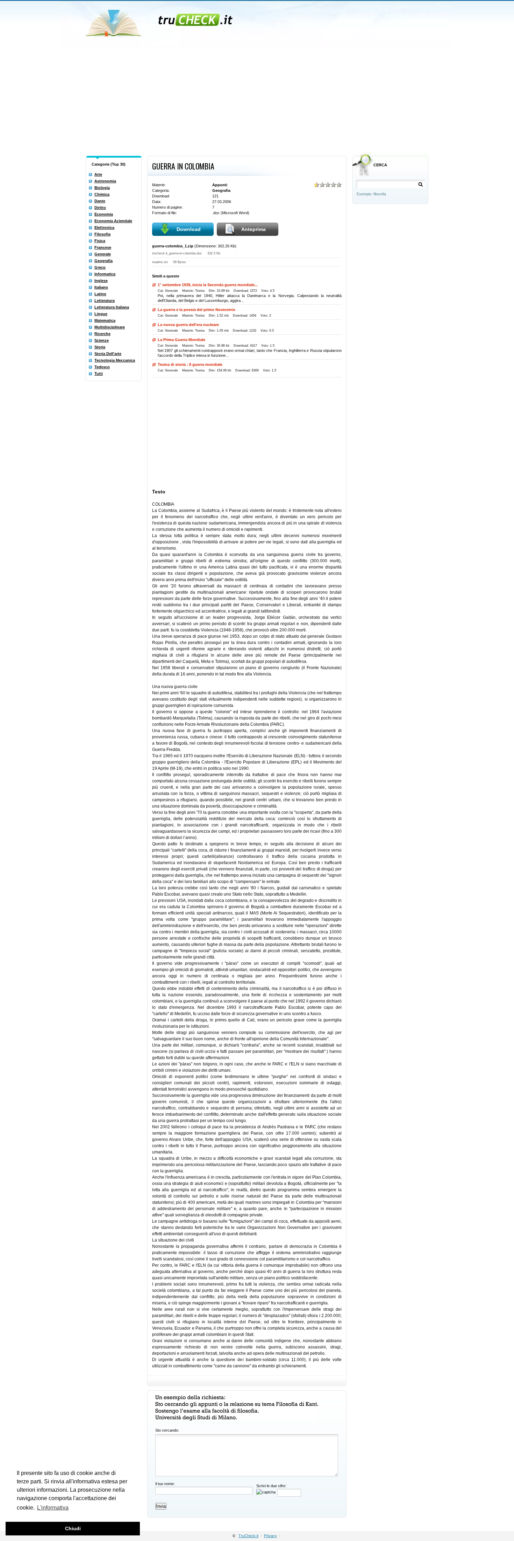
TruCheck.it (248, 1536)
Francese (102, 247)
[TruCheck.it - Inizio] (160, 21)
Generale (102, 254)
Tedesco (102, 367)
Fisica (99, 241)
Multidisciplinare (109, 327)
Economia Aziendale (113, 221)
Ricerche (102, 334)
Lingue (100, 314)
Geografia (103, 261)
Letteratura (104, 300)
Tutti (98, 373)
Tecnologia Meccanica (114, 360)
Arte (98, 174)
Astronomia (105, 181)
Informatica (104, 274)
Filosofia (102, 234)
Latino (100, 294)
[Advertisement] (257, 101)
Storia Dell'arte (107, 354)
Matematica (104, 320)
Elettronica (104, 227)
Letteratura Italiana (111, 307)
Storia (99, 347)
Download (189, 229)
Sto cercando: (167, 1430)
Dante (99, 201)
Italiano (101, 287)
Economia (103, 214)
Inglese (101, 280)
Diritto (100, 207)
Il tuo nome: (165, 1484)
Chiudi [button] (73, 1528)
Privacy (270, 1536)
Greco (100, 267)
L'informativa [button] (53, 1508)
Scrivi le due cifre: (271, 1486)
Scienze (101, 340)
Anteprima (253, 229)
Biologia (102, 188)
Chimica (101, 194)
